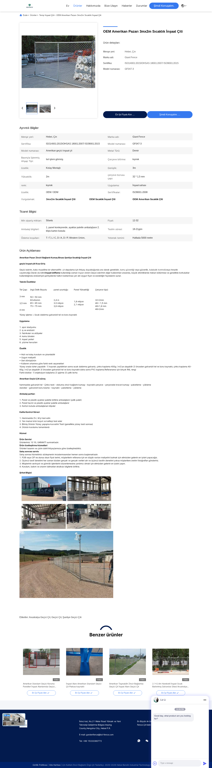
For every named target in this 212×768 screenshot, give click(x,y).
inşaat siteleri (84, 272)
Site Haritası (54, 765)
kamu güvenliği (127, 269)
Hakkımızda (93, 6)
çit (63, 269)
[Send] (204, 763)
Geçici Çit (56, 617)
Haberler (127, 6)
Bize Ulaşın (111, 6)
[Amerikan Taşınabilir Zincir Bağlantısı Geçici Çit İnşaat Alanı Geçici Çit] (127, 661)
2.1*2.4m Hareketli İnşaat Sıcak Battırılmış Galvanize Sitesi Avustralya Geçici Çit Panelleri (169, 685)
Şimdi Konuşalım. (164, 5)
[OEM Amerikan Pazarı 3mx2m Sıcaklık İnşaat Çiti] (58, 62)
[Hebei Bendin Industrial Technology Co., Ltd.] (29, 5)
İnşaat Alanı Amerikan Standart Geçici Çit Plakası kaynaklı (83, 685)
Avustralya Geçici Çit (39, 617)
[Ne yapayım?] (141, 741)
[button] (26, 667)
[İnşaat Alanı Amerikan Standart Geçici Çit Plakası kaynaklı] (84, 661)
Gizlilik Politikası (40, 765)
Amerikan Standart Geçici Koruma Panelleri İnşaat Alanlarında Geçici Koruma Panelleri (39, 685)
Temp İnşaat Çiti (46, 15)
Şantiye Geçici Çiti (72, 617)
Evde (25, 15)
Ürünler (77, 6)
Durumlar (141, 6)
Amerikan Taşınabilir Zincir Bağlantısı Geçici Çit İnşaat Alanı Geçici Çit (126, 685)
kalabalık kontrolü (157, 269)
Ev (67, 6)
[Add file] (155, 763)
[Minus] (205, 700)
